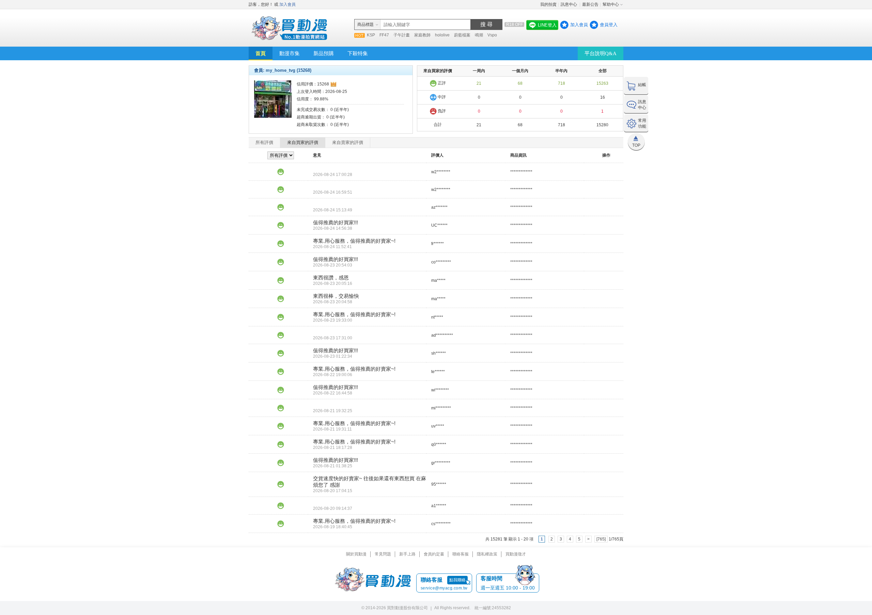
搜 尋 (486, 24)
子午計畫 (401, 35)
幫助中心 (611, 4)
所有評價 (264, 142)
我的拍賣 (548, 4)
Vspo (492, 35)
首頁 (260, 53)
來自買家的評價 (302, 142)
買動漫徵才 (515, 554)
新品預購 (323, 53)
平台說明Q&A (601, 53)
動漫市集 (289, 53)
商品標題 (365, 24)
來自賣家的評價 (347, 142)
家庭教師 (422, 35)
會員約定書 (434, 554)
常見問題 (383, 554)
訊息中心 (569, 4)
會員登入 (609, 24)
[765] (601, 539)
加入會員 (287, 4)
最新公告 (590, 4)
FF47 (384, 35)
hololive (442, 35)
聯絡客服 (460, 554)
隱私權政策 (487, 554)
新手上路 (407, 554)
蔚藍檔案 (462, 35)
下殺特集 (357, 53)
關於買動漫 (356, 554)
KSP (371, 35)
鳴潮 (479, 35)
